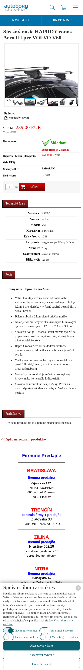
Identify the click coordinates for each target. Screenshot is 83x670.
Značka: (34, 219)
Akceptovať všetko (41, 645)
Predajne (62, 20)
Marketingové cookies (65, 637)
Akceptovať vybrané (41, 655)
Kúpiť (35, 187)
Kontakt (20, 20)
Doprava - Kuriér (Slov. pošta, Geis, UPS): (19, 159)
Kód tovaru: (10, 175)
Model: (35, 225)
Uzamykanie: (31, 253)
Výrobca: (34, 213)
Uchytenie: (33, 242)
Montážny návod (19, 117)
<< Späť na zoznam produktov (24, 439)
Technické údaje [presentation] (15, 203)
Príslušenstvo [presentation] (13, 413)
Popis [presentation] (9, 274)
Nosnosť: (34, 248)
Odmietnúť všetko (41, 664)
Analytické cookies (62, 630)
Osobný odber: (11, 169)
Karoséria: (33, 230)
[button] (9, 75)
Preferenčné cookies (26, 637)
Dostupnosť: (10, 141)
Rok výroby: (32, 236)
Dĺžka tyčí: (33, 259)
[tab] (15, 204)
